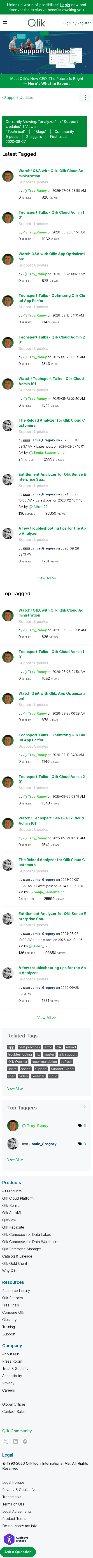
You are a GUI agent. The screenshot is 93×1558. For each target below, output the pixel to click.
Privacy (8, 1383)
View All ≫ (46, 578)
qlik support (68, 1054)
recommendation (44, 1061)
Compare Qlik (13, 1312)
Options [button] (85, 97)
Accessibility (12, 1375)
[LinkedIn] (15, 1441)
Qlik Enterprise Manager (21, 1249)
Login (65, 4)
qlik (59, 1047)
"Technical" (16, 131)
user (11, 1076)
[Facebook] (25, 1441)
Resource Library (16, 1290)
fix (38, 1054)
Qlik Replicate (13, 1227)
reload (71, 1047)
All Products (12, 1191)
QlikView (9, 1220)
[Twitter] (5, 1441)
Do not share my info (19, 1526)
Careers (8, 1390)
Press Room (12, 1361)
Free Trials (10, 1305)
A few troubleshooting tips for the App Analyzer (52, 531)
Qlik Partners (12, 1298)
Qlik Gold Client (14, 1263)
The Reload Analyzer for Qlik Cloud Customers (52, 423)
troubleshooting (20, 1054)
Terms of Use (13, 1504)
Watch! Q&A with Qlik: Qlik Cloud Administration (51, 173)
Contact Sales (14, 1411)
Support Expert (62, 1069)
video (23, 1076)
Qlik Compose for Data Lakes (26, 1234)
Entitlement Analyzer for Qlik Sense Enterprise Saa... (52, 477)
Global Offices (14, 1404)
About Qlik (10, 1354)
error (48, 1047)
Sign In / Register (77, 23)
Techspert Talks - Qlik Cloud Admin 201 (52, 340)
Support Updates (45, 51)
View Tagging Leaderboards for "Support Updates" (46, 1106)
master (49, 1054)
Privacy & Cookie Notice (22, 1489)
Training (8, 1327)
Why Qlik (9, 1270)
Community (64, 131)
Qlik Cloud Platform (18, 1198)
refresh (66, 1061)
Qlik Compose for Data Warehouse (31, 1241)
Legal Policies (13, 1482)
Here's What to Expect (49, 83)
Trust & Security (15, 1368)
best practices (29, 1047)
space (25, 1069)
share (12, 1069)
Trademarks (11, 1497)
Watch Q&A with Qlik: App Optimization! (52, 256)
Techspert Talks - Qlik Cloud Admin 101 (51, 215)
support (40, 1069)
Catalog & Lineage (17, 1256)
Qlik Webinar (17, 1061)
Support (8, 1334)
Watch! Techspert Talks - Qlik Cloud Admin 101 (51, 381)
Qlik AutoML (12, 1212)
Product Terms (14, 1518)
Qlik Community (17, 1430)
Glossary (9, 1319)
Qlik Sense (11, 1205)
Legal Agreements (17, 1511)
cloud (53, 1076)
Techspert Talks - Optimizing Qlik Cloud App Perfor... (52, 298)
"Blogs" (40, 131)
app (11, 1047)
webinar (38, 1076)
